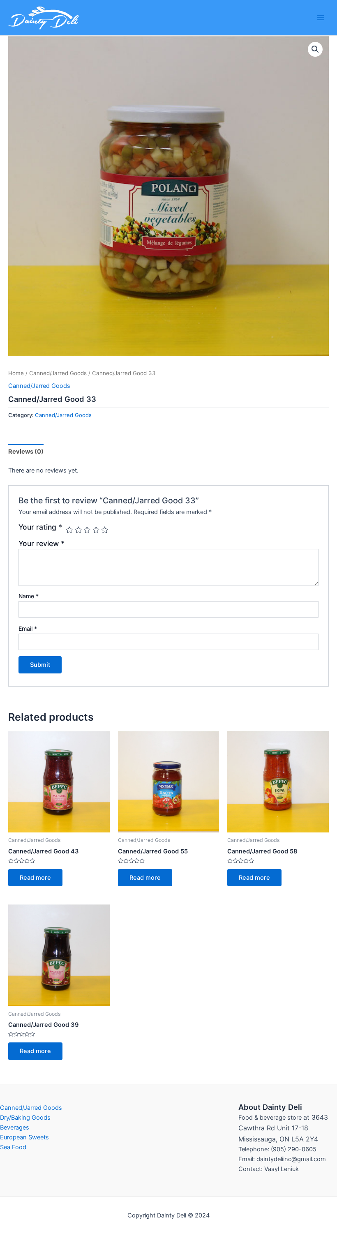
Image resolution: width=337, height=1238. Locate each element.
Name (28, 595)
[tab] (26, 452)
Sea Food (13, 1147)
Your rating (40, 527)
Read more (35, 877)
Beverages (14, 1127)
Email (27, 628)
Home (16, 373)
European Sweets (24, 1137)
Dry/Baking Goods (25, 1117)
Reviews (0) (26, 451)
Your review (41, 543)
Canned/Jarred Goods (58, 373)
